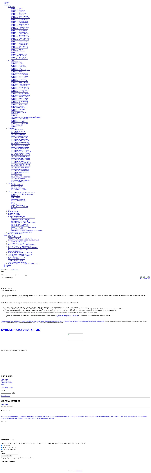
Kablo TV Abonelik (20, 416)
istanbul (28, 416)
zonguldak (34, 416)
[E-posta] (148, 278)
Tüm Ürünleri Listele (6, 387)
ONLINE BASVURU (43, 416)
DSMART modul (22, 418)
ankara (61, 416)
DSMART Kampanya (104, 416)
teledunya (140, 416)
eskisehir (116, 416)
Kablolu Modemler (6, 381)
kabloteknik (15, 269)
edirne (112, 416)
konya (13, 416)
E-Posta (3, 453)
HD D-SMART (32, 418)
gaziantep (130, 416)
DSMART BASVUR (11, 418)
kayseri (135, 416)
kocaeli (87, 416)
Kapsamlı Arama (5, 396)
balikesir (95, 416)
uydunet (56, 416)
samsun (3, 418)
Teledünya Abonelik (75, 416)
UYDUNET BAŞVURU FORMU (20, 329)
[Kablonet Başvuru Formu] (75, 340)
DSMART (52, 418)
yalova (52, 416)
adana (67, 416)
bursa (82, 416)
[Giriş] (26, 275)
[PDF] (141, 278)
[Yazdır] (145, 278)
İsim (2, 451)
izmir (64, 416)
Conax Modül (4, 379)
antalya (91, 416)
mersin (145, 416)
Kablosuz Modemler (6, 382)
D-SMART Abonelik (42, 418)
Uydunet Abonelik (6, 416)
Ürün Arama (4, 391)
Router (2, 384)
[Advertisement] (32, 283)
